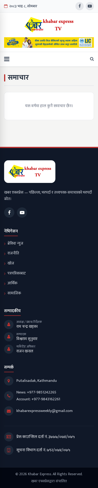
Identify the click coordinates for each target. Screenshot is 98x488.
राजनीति (13, 253)
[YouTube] (90, 6)
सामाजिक (14, 293)
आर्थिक (12, 283)
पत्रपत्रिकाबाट (17, 273)
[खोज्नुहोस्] (90, 59)
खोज (11, 263)
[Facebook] (79, 6)
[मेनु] (6, 59)
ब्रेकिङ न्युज (15, 243)
